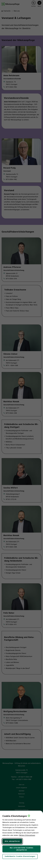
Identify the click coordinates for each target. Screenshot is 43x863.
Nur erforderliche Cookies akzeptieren (21, 849)
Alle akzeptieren (12, 841)
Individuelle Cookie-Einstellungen (20, 856)
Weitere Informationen (27, 835)
